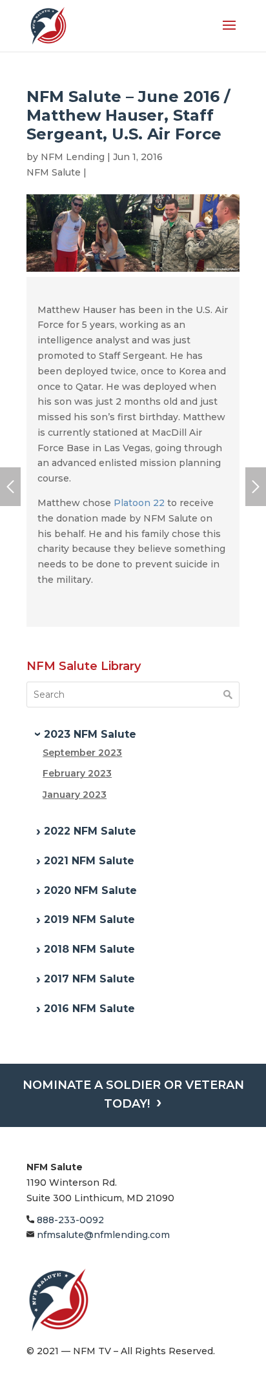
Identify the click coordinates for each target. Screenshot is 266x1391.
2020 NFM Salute (90, 890)
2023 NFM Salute (90, 734)
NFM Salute (53, 172)
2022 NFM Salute (90, 831)
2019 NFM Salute (89, 919)
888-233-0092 (69, 1220)
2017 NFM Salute (89, 979)
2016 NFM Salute (89, 1008)
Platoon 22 (139, 503)
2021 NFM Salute (89, 861)
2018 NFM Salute (89, 949)
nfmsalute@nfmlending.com (102, 1235)
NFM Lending (73, 157)
